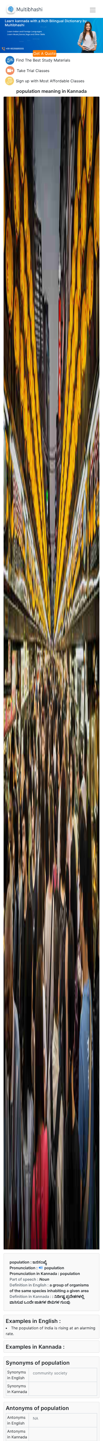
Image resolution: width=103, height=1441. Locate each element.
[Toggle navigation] (92, 10)
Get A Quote (44, 53)
